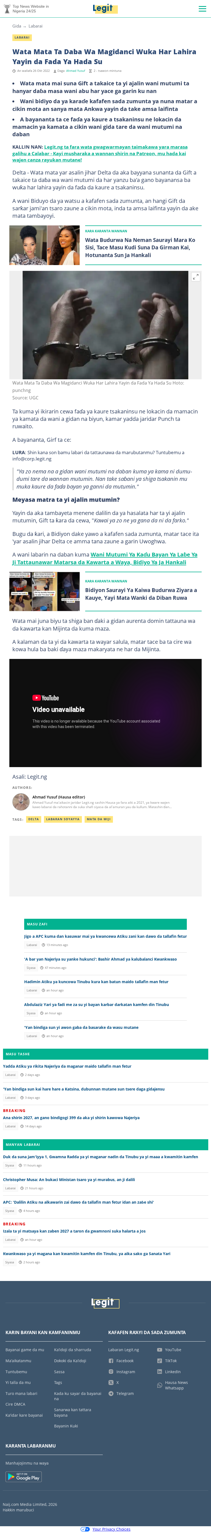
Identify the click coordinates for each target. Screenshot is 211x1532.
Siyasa (31, 968)
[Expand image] (196, 277)
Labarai (36, 26)
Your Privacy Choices (112, 1529)
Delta (33, 819)
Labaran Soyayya (63, 819)
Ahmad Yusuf (75, 71)
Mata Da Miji (99, 819)
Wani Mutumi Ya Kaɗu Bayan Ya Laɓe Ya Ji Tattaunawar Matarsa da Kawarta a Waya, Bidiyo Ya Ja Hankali (105, 558)
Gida (16, 26)
